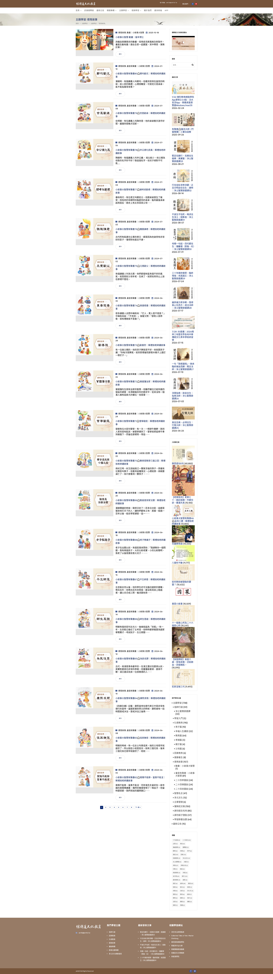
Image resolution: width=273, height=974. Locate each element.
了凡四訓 (176, 840)
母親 (175, 891)
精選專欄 (111, 10)
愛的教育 (176, 880)
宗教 (175, 869)
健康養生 (178, 757)
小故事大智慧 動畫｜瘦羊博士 (129, 37)
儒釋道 (186, 847)
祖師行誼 (178, 707)
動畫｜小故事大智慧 (135, 32)
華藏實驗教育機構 (177, 949)
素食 (182, 894)
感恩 (185, 880)
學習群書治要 (180, 819)
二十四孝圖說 (181, 780)
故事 (182, 883)
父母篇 (178, 748)
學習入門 (178, 718)
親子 (189, 898)
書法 (182, 887)
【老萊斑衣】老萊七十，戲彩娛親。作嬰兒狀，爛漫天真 (182, 500)
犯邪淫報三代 (178, 686)
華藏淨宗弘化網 (176, 946)
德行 (184, 876)
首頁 (78, 10)
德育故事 (122, 32)
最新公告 (100, 10)
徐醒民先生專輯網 (177, 953)
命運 (182, 851)
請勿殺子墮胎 (180, 815)
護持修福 (158, 10)
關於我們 (148, 10)
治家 (182, 891)
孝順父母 (184, 865)
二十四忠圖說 (181, 789)
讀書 (182, 901)
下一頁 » (138, 807)
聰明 (175, 898)
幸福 (185, 872)
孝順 (175, 865)
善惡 (175, 854)
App (166, 10)
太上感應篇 (177, 862)
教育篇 (178, 735)
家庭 (182, 869)
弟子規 (176, 876)
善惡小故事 (177, 604)
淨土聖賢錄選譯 (182, 711)
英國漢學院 (175, 957)
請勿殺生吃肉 (180, 810)
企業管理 (178, 802)
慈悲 (175, 883)
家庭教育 (176, 872)
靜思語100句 (178, 463)
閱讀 (182, 905)
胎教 (182, 898)
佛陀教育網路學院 (177, 942)
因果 (183, 854)
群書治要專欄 (113, 950)
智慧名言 (178, 793)
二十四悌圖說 (181, 784)
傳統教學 (176, 847)
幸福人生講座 (181, 731)
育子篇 (178, 727)
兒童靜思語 (177, 543)
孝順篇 (178, 740)
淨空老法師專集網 (177, 932)
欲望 (189, 887)
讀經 (189, 901)
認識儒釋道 (89, 10)
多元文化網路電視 (115, 954)
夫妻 (186, 862)
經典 (189, 894)
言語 (175, 901)
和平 (189, 851)
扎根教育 (178, 722)
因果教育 (178, 753)
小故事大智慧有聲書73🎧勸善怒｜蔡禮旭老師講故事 (140, 345)
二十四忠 (187, 840)
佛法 (182, 843)
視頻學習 (135, 10)
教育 (190, 883)
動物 (175, 851)
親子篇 (178, 744)
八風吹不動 (177, 563)
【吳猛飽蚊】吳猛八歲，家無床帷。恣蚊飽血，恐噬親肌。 (182, 662)
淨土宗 (190, 891)
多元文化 (178, 797)
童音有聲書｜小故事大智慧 (138, 66)
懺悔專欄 (112, 947)
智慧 (175, 887)
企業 (175, 843)
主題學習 (123, 10)
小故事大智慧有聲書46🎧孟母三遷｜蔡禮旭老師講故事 (183, 521)
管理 (175, 894)
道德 (175, 905)
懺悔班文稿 (179, 806)
